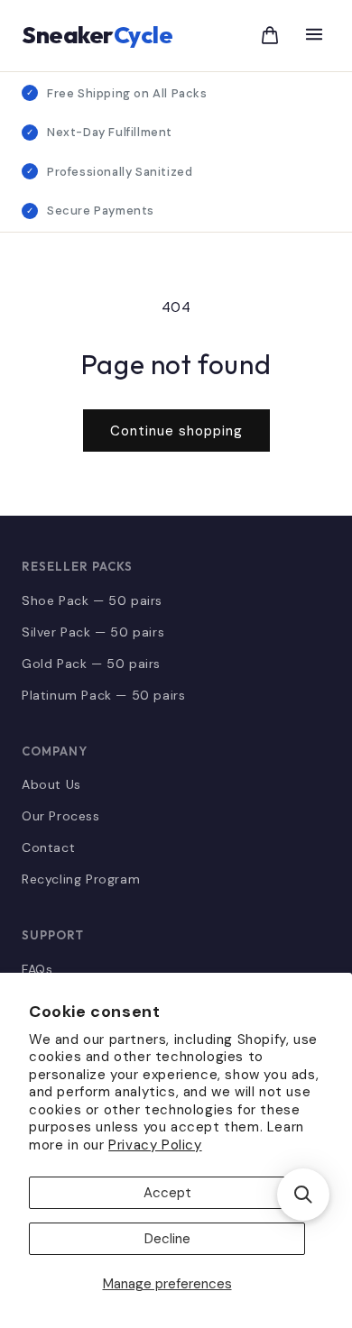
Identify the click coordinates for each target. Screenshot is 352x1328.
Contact (48, 847)
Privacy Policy (154, 1145)
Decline (167, 1239)
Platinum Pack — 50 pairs (103, 695)
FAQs (37, 969)
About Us (51, 784)
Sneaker (97, 35)
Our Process (61, 816)
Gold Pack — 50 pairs (91, 663)
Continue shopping (176, 431)
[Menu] (314, 35)
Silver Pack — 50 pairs (93, 632)
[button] (303, 1194)
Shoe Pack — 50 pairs (92, 600)
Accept (167, 1193)
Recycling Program (81, 879)
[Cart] (270, 35)
